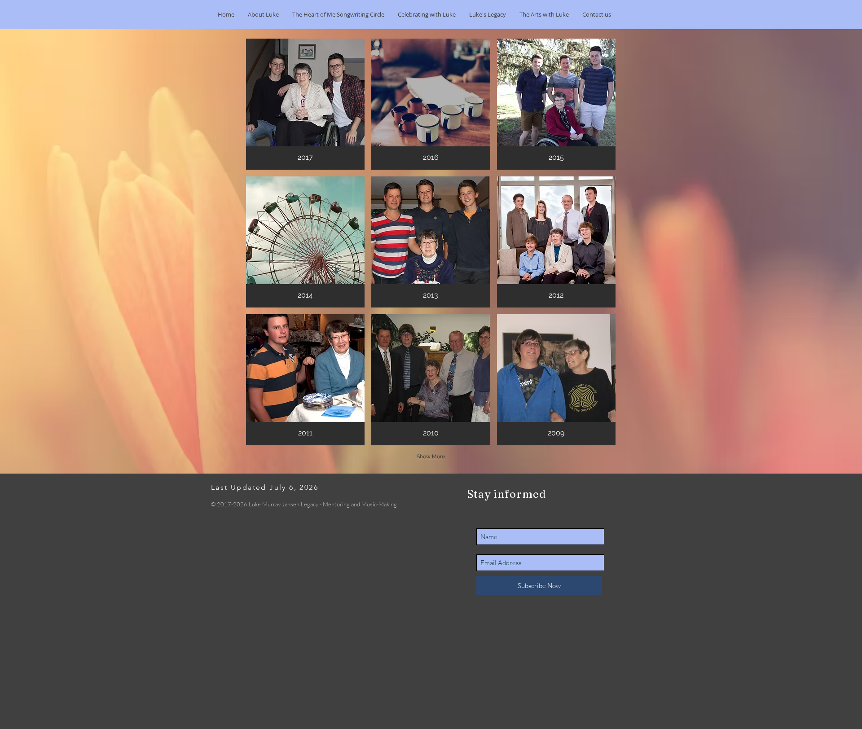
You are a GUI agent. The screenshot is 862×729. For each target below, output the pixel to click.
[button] (426, 14)
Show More (431, 456)
